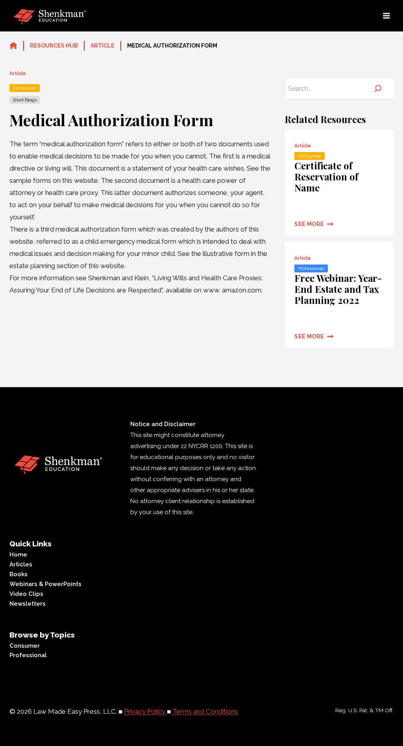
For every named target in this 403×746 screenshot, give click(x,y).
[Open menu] (386, 15)
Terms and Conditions (205, 711)
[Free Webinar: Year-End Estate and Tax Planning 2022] (339, 295)
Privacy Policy (145, 711)
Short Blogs (25, 100)
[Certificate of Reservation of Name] (339, 182)
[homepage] (13, 46)
